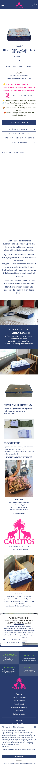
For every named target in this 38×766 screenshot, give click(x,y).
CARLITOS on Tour (19, 701)
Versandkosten (23, 75)
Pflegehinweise (19, 142)
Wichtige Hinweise (19, 133)
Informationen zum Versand (19, 138)
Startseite (18, 46)
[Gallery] (19, 25)
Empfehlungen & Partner (19, 707)
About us (19, 694)
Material (19, 57)
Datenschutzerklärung (19, 724)
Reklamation (19, 711)
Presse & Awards (19, 704)
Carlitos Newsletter (19, 714)
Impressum (19, 720)
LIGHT (19, 60)
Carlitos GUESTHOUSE (19, 697)
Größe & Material (19, 129)
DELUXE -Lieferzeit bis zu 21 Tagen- (19, 66)
